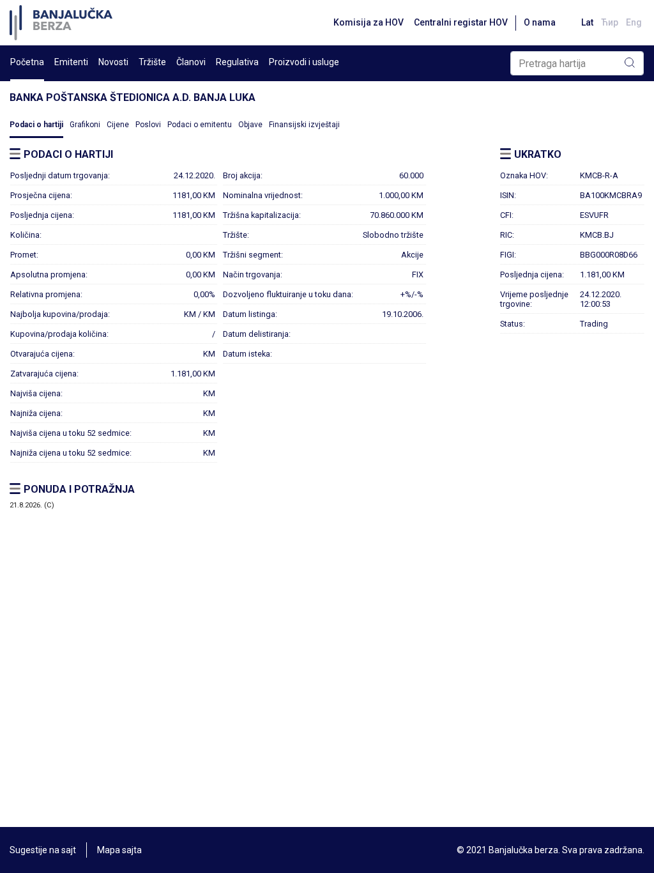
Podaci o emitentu (199, 124)
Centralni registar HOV (461, 22)
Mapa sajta (119, 850)
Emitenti (71, 62)
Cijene (118, 124)
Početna (27, 62)
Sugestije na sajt (43, 850)
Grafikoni (85, 124)
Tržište (152, 62)
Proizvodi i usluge (304, 62)
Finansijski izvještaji (304, 124)
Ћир (609, 22)
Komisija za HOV (368, 22)
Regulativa (237, 62)
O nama (540, 22)
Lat (587, 22)
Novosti (113, 62)
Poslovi (148, 124)
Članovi (191, 62)
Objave (250, 124)
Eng (634, 22)
